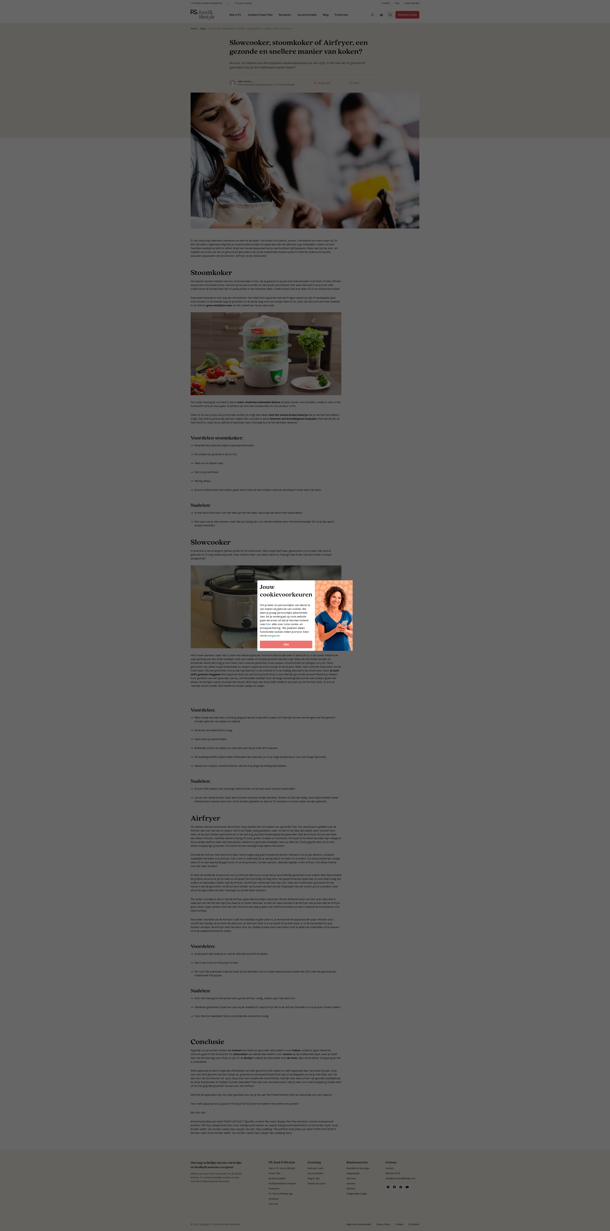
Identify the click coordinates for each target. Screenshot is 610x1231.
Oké (286, 644)
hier (269, 624)
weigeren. (273, 635)
